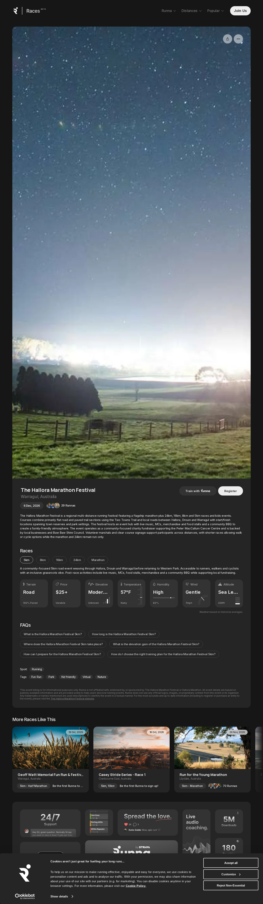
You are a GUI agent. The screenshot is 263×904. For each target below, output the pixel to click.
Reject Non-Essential (231, 885)
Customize (228, 874)
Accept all (231, 863)
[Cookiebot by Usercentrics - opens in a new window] (25, 896)
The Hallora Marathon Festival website (72, 698)
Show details (59, 896)
